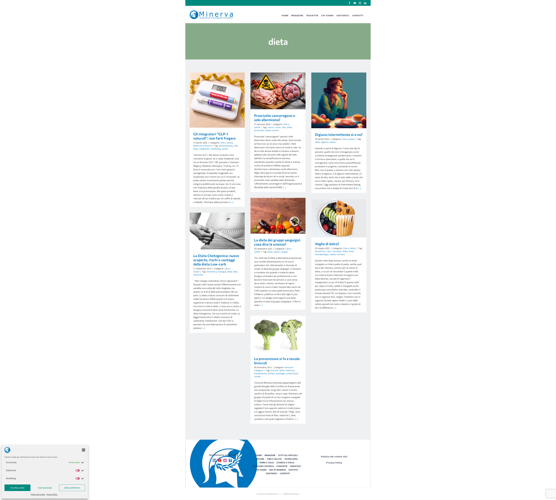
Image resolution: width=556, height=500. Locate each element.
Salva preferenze (72, 488)
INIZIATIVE (295, 466)
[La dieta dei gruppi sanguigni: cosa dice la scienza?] (278, 216)
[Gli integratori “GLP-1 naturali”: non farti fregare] (217, 100)
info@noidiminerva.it (291, 494)
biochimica (320, 251)
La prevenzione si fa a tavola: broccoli (274, 334)
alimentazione (226, 145)
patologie (280, 373)
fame (351, 251)
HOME (259, 455)
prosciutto (259, 130)
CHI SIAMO (261, 469)
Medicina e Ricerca (202, 145)
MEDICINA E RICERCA (263, 466)
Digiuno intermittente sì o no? (334, 100)
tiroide (257, 376)
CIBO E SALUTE (274, 458)
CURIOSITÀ (281, 466)
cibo (236, 145)
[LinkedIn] (230, 460)
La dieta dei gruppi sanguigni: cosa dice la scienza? (274, 216)
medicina (290, 370)
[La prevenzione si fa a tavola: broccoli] (278, 334)
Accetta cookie (17, 488)
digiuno (324, 142)
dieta (195, 148)
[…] (296, 418)
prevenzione (292, 373)
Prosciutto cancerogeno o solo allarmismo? (274, 91)
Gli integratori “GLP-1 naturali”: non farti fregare (213, 100)
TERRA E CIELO (266, 462)
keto (235, 271)
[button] (83, 450)
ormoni (271, 373)
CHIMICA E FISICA (285, 462)
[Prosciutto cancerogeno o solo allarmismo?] (278, 91)
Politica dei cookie (38, 494)
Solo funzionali (45, 488)
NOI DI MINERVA (277, 469)
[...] (231, 202)
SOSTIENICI (271, 473)
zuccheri (341, 254)
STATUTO (293, 469)
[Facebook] (214, 460)
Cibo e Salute (226, 142)
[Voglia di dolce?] (338, 218)
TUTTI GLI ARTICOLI (288, 455)
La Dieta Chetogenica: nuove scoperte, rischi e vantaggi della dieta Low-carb (213, 231)
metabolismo (260, 373)
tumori (275, 130)
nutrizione (198, 274)
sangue (284, 251)
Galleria (221, 100)
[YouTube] (219, 460)
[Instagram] (225, 460)
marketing (216, 148)
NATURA (260, 458)
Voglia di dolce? (334, 218)
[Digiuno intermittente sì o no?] (338, 100)
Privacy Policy (51, 494)
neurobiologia (321, 254)
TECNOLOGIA (291, 458)
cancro (270, 127)
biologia (222, 271)
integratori (204, 148)
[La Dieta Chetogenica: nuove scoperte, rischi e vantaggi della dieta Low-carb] (217, 231)
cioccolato (336, 251)
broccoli (274, 370)
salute (225, 148)
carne (278, 127)
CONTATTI (285, 473)
